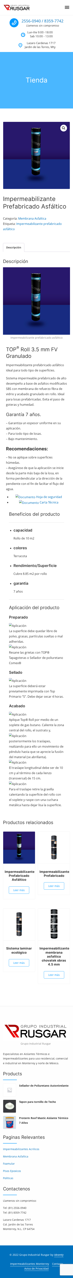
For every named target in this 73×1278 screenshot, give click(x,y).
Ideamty (58, 1255)
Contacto (57, 1264)
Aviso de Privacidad (36, 1268)
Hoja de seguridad (48, 497)
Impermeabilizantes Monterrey (29, 1264)
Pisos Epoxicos (12, 1171)
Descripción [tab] (13, 247)
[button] (63, 128)
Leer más (19, 890)
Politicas (8, 1178)
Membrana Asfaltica (32, 218)
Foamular (9, 1163)
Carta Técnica (48, 502)
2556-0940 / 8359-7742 (42, 21)
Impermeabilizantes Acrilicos (21, 1149)
